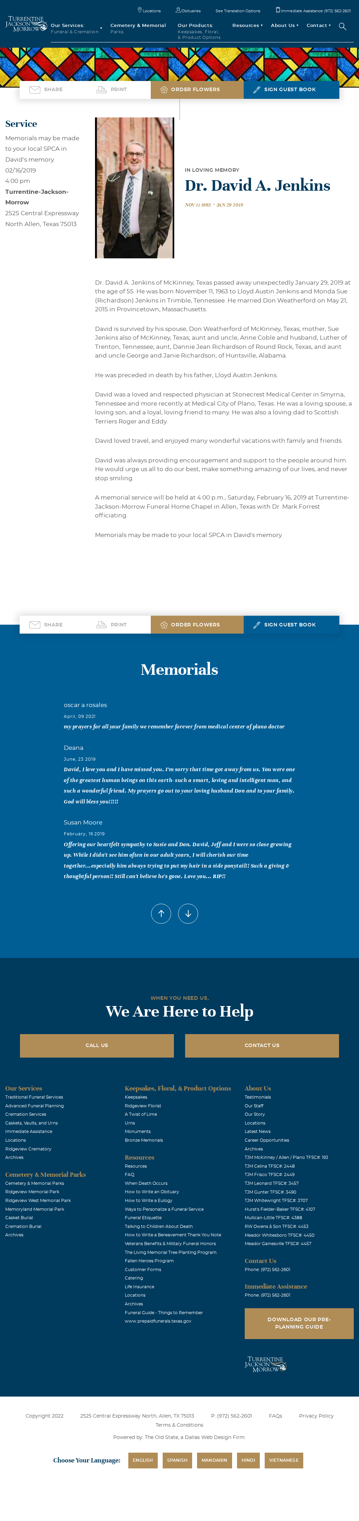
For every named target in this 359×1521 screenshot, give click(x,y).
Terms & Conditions (179, 1425)
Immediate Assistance (28, 1131)
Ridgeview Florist (143, 1106)
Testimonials (258, 1097)
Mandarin (215, 1460)
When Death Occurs (146, 1183)
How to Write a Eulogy (148, 1201)
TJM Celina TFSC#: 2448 (270, 1166)
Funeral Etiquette (143, 1218)
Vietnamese (284, 1460)
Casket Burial (19, 1218)
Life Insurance (139, 1287)
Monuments (138, 1131)
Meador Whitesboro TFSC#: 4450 (279, 1235)
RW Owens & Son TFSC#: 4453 (277, 1226)
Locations (152, 11)
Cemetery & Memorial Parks (34, 1183)
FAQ (129, 1175)
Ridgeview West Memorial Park (38, 1201)
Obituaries (191, 11)
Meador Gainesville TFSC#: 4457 (278, 1244)
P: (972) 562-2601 (231, 1416)
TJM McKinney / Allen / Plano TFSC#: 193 (286, 1157)
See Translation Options (238, 11)
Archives (14, 1157)
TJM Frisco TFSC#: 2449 (269, 1175)
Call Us (97, 1045)
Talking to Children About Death (159, 1226)
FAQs (275, 1416)
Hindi (248, 1460)
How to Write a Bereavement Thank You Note (173, 1235)
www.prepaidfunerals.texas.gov (158, 1321)
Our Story (255, 1114)
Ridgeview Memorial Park (32, 1192)
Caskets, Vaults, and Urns (31, 1123)
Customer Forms (143, 1270)
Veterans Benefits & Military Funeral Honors (170, 1244)
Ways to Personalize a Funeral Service (164, 1209)
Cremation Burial (23, 1226)
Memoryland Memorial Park (34, 1209)
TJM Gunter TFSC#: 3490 (270, 1192)
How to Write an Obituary (152, 1192)
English (143, 1460)
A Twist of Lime (141, 1114)
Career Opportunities (267, 1140)
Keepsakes (136, 1097)
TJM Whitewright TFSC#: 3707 (276, 1201)
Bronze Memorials (144, 1140)
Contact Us (262, 1045)
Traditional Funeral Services (34, 1097)
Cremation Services (25, 1114)
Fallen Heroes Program (149, 1261)
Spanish (177, 1460)
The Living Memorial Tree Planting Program (171, 1252)
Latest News (258, 1131)
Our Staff (254, 1106)
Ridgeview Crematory (28, 1149)
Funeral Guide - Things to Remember (164, 1313)
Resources (136, 1166)
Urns (130, 1123)
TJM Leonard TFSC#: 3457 (272, 1183)
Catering (134, 1278)
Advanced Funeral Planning (34, 1106)
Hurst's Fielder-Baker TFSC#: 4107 (280, 1209)
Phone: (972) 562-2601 (267, 1270)
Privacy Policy (316, 1416)
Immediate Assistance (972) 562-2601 (316, 11)
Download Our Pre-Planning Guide (299, 1323)
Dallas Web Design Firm (215, 1437)
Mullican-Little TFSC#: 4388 (273, 1218)
